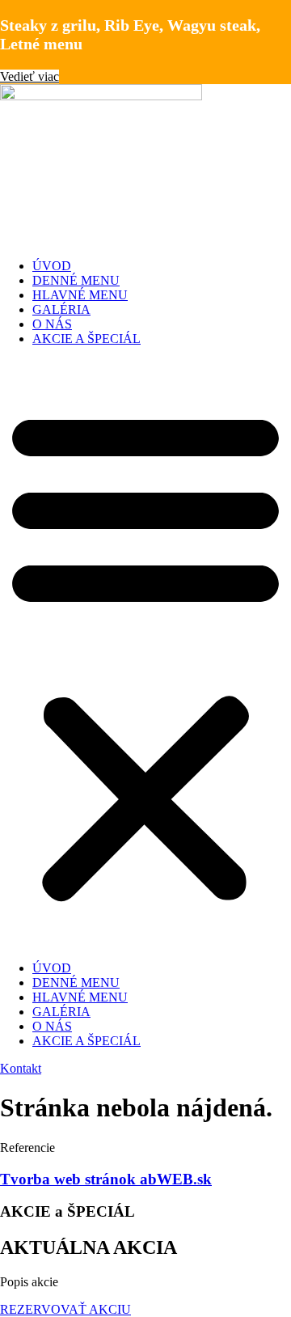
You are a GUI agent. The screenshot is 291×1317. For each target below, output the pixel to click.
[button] (145, 653)
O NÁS (52, 324)
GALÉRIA (61, 309)
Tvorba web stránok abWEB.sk (106, 1179)
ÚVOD (51, 266)
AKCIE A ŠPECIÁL (86, 338)
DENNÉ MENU (76, 280)
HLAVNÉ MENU (80, 295)
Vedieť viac (29, 76)
